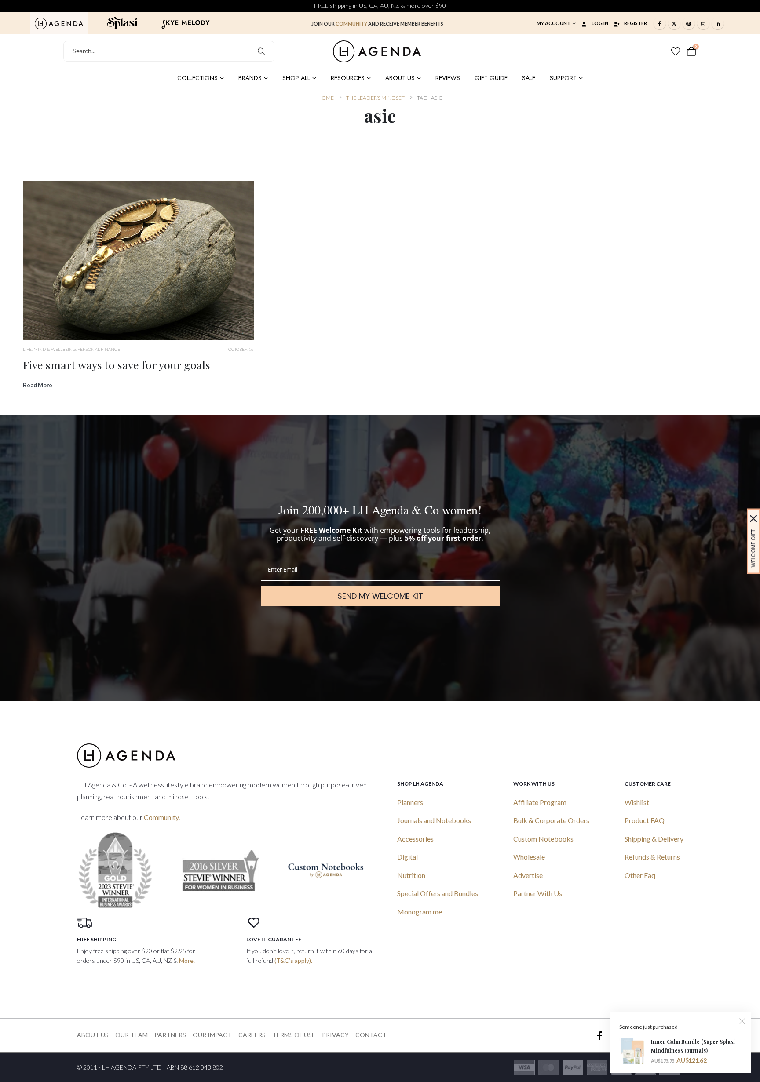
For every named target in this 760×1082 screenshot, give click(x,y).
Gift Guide (491, 77)
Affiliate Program (539, 802)
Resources (348, 77)
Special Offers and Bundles (437, 893)
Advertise (528, 875)
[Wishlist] (675, 51)
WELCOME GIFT (753, 548)
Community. (162, 817)
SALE (528, 77)
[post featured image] (138, 260)
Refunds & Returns (652, 856)
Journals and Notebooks (434, 820)
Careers (252, 1034)
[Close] (753, 518)
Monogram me (419, 911)
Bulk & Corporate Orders (551, 820)
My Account (553, 23)
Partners (170, 1034)
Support (563, 77)
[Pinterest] (689, 23)
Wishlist (637, 802)
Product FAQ (645, 820)
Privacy (335, 1034)
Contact (371, 1034)
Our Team (131, 1034)
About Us (400, 77)
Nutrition (411, 875)
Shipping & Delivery (654, 838)
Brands (250, 77)
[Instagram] (703, 23)
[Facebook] (660, 23)
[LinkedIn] (718, 23)
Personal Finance (98, 349)
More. (187, 960)
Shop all (296, 77)
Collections (197, 77)
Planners (410, 802)
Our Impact (212, 1034)
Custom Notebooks (543, 838)
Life (27, 349)
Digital (407, 856)
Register (635, 23)
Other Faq (640, 875)
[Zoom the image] (59, 22)
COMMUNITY (351, 23)
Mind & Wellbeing (54, 349)
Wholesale (529, 856)
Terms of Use (293, 1034)
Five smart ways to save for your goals (116, 364)
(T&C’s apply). (293, 960)
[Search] (261, 51)
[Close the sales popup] (742, 1021)
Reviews (447, 77)
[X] (674, 23)
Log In (600, 23)
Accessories (415, 838)
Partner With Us (537, 893)
